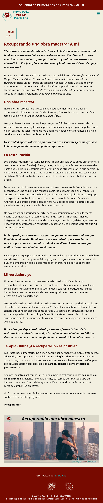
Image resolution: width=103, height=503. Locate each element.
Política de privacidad (16, 498)
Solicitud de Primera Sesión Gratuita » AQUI (51, 5)
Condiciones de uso (55, 498)
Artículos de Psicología (86, 498)
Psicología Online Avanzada (58, 495)
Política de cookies (36, 498)
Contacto (70, 498)
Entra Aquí (61, 475)
